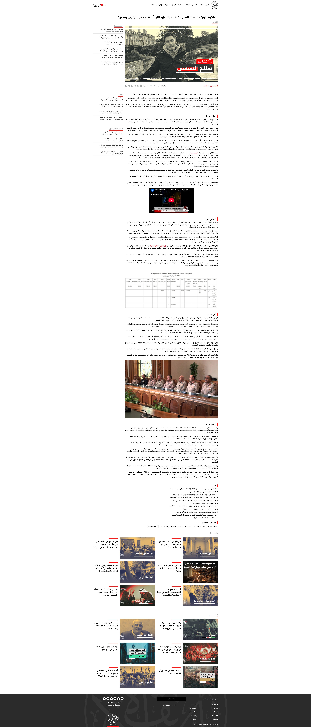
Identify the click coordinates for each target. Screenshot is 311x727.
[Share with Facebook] (141, 86)
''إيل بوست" (194, 153)
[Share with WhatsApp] (135, 86)
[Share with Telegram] (132, 86)
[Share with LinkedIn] (129, 86)
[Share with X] (138, 86)
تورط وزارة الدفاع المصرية (158, 246)
